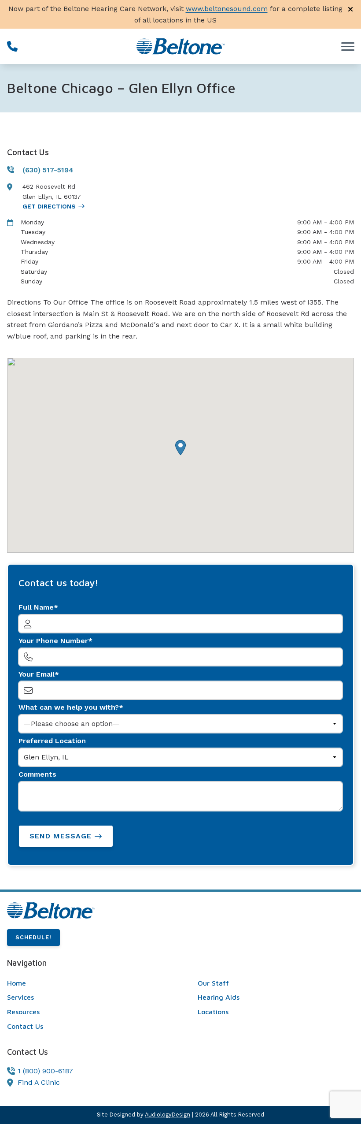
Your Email (36, 674)
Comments (37, 774)
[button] (180, 447)
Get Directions (49, 206)
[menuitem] (85, 983)
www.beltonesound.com (227, 8)
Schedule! (33, 937)
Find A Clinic (39, 1082)
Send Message (60, 836)
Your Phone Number (53, 640)
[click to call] (12, 46)
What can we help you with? (68, 707)
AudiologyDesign (167, 1114)
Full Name (36, 607)
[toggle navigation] (348, 46)
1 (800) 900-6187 (45, 1071)
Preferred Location (52, 741)
